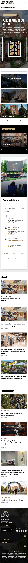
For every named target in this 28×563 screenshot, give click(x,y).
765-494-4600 (4, 525)
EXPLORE (4, 536)
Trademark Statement (14, 554)
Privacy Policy (22, 557)
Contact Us (14, 559)
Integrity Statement (20, 556)
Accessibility (4, 556)
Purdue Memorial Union (8, 7)
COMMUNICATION (6, 546)
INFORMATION (5, 539)
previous (9, 64)
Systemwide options (5, 529)
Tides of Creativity (12, 229)
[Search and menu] (25, 2)
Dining (6, 144)
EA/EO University (11, 556)
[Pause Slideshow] (14, 195)
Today (14, 253)
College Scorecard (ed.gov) (13, 557)
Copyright (4, 553)
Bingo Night (11, 218)
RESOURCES (5, 542)
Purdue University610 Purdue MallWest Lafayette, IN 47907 (6, 521)
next (19, 64)
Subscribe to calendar (13, 258)
